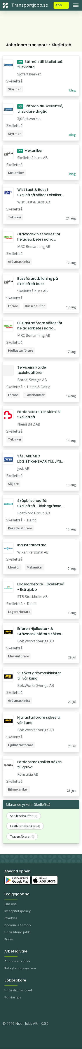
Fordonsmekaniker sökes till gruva (39, 764)
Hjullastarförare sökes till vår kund (39, 720)
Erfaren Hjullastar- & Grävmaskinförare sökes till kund (39, 631)
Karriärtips (12, 997)
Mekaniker (31, 150)
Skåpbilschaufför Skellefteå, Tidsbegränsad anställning (40, 503)
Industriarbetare (31, 545)
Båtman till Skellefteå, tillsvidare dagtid (40, 109)
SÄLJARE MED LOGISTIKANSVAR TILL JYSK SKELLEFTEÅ (40, 459)
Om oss (10, 904)
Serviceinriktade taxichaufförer (31, 370)
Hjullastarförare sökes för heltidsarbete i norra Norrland (39, 325)
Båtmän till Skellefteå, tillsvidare (40, 64)
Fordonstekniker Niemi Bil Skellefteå (39, 414)
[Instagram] (6, 1010)
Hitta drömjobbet (18, 990)
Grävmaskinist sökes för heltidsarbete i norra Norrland (38, 237)
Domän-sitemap (17, 925)
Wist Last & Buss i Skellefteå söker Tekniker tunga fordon (39, 192)
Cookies (10, 918)
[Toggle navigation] (75, 5)
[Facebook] (23, 1010)
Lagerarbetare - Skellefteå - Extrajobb (40, 587)
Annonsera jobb (17, 961)
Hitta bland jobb (17, 932)
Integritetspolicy (17, 911)
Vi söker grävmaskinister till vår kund (39, 676)
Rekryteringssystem (20, 968)
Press (8, 939)
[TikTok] (32, 1010)
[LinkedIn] (14, 1010)
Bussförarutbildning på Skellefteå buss (37, 281)
